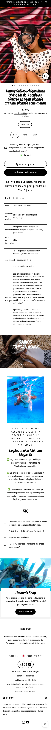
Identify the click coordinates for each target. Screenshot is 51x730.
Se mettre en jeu (25, 611)
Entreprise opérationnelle (25, 692)
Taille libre (25, 124)
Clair (35, 135)
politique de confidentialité (25, 680)
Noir (15, 135)
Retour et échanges (31, 671)
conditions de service (25, 676)
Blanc (25, 135)
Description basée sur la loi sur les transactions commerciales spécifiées (25, 685)
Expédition (16, 671)
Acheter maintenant (25, 172)
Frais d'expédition (20, 113)
